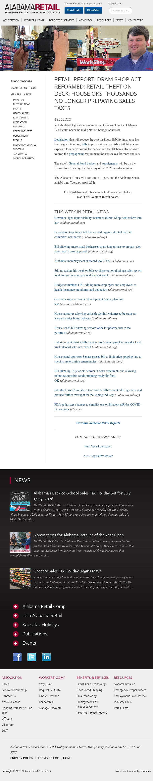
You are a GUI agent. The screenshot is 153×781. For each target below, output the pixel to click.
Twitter (32, 657)
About (5, 684)
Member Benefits (22, 131)
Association (11, 20)
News (119, 20)
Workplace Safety (23, 158)
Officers (7, 718)
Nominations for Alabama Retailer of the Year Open (79, 535)
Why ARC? (45, 684)
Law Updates (20, 117)
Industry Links (122, 701)
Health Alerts (21, 113)
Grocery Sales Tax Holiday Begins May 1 (68, 571)
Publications (35, 633)
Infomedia (145, 771)
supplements (110, 163)
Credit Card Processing (90, 684)
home (67, 758)
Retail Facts (121, 707)
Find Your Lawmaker (98, 446)
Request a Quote (50, 689)
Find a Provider (49, 695)
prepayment (76, 154)
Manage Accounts (50, 707)
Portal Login (73, 10)
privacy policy (21, 758)
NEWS (22, 480)
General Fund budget (82, 163)
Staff (5, 730)
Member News (20, 135)
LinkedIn (47, 657)
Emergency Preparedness (130, 689)
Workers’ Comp (34, 20)
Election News (21, 104)
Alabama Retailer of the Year (17, 710)
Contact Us (135, 20)
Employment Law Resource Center (87, 704)
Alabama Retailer (23, 87)
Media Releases (21, 80)
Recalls (17, 140)
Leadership (46, 701)
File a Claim (93, 10)
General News (21, 94)
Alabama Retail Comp (44, 606)
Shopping (18, 149)
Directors (8, 724)
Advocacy (85, 20)
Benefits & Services (61, 20)
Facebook (18, 657)
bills (84, 144)
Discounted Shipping (89, 689)
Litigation (19, 126)
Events (17, 108)
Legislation (61, 139)
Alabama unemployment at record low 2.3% (82, 261)
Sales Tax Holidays (41, 624)
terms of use (48, 758)
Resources (104, 20)
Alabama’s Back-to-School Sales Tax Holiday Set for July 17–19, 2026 (82, 495)
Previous (98, 423)
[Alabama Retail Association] (33, 9)
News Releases (11, 701)
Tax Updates (20, 153)
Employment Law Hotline (130, 695)
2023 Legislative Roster (98, 456)
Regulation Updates (24, 144)
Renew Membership (14, 689)
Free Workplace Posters (91, 712)
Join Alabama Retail (42, 615)
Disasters (18, 99)
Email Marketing (86, 695)
